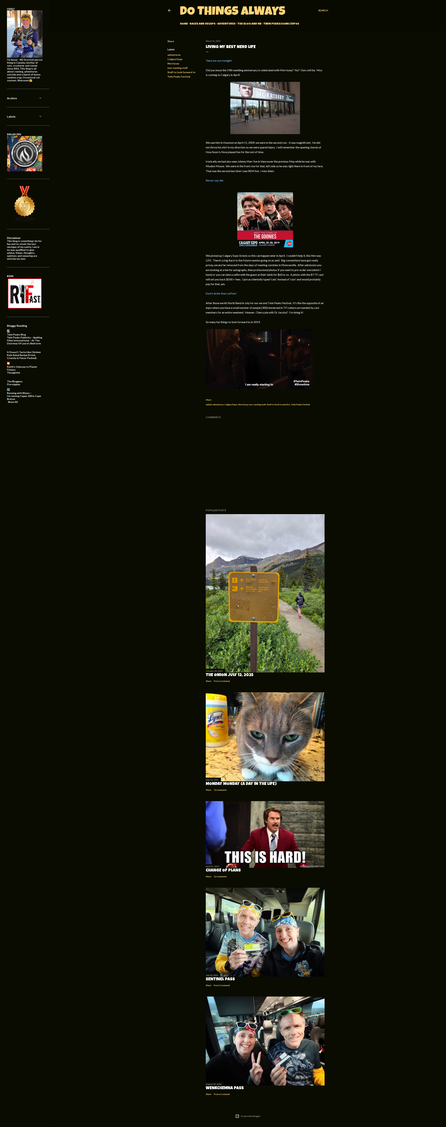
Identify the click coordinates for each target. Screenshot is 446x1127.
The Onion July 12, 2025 (229, 675)
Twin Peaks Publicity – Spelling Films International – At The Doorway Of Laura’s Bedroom (24, 340)
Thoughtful (13, 372)
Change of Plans (223, 871)
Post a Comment (222, 681)
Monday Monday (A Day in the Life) (241, 784)
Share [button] (170, 41)
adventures (174, 54)
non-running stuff (177, 67)
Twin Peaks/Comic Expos (281, 24)
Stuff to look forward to (181, 72)
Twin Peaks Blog (16, 334)
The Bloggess (14, 381)
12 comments (220, 876)
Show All (13, 401)
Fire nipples (13, 384)
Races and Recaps (203, 24)
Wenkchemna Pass (225, 1088)
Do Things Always (232, 12)
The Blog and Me (249, 24)
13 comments (220, 790)
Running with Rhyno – (19, 393)
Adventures (226, 24)
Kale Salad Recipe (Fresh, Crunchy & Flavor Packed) (22, 356)
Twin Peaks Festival (178, 76)
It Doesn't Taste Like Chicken (24, 352)
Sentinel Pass (220, 979)
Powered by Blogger (250, 1116)
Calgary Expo (175, 59)
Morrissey (173, 63)
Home (184, 24)
